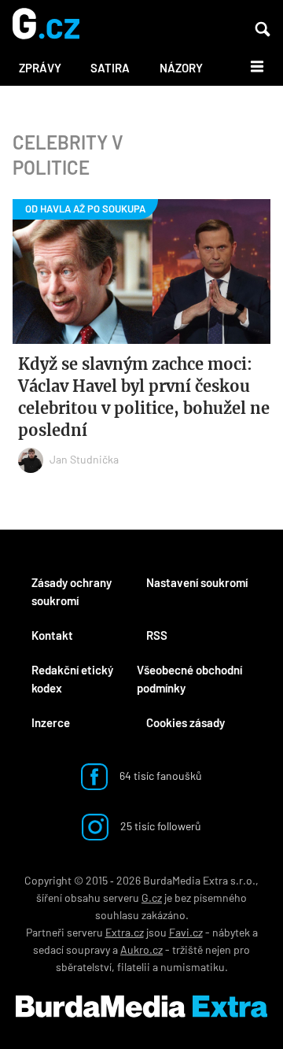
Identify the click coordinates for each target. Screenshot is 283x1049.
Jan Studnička (84, 459)
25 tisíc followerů (159, 826)
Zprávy (40, 68)
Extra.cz (124, 932)
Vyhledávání (262, 29)
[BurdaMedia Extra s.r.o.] (141, 1006)
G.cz (152, 897)
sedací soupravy (71, 949)
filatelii (133, 966)
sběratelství (84, 966)
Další (248, 65)
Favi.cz (186, 932)
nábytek (231, 932)
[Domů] (46, 25)
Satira (110, 68)
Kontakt (52, 635)
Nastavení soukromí (197, 582)
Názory (181, 68)
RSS (156, 635)
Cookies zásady (185, 722)
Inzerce (50, 722)
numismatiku (192, 966)
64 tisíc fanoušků (159, 775)
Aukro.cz (141, 949)
